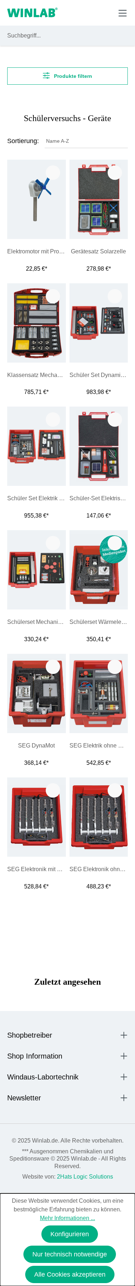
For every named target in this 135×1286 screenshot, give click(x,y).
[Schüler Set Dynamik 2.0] (98, 323)
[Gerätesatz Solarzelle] (98, 199)
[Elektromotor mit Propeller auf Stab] (36, 199)
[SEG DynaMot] (36, 693)
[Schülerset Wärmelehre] (98, 569)
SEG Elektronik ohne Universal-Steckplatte (98, 869)
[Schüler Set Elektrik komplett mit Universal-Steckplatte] (36, 446)
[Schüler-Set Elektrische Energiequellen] (98, 446)
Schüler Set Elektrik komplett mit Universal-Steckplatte (36, 498)
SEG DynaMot (36, 745)
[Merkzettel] (89, 12)
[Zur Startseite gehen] (32, 13)
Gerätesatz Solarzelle (98, 251)
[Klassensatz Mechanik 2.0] (36, 323)
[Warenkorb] (105, 12)
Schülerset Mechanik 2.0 (36, 622)
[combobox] (60, 35)
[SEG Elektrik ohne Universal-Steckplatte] (98, 693)
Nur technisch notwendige (69, 1254)
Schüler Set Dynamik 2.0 (98, 375)
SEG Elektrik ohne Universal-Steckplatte (98, 745)
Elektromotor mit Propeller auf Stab (36, 251)
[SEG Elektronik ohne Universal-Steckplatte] (98, 817)
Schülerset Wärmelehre (98, 622)
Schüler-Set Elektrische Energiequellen (98, 498)
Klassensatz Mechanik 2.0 (36, 375)
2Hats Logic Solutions (85, 1177)
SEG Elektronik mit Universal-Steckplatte (36, 869)
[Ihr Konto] (72, 12)
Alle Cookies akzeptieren (69, 1274)
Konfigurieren (69, 1234)
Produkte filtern (72, 76)
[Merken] (53, 172)
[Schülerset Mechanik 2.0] (36, 569)
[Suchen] (121, 35)
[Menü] (122, 13)
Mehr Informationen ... (67, 1218)
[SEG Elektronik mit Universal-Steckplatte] (36, 817)
